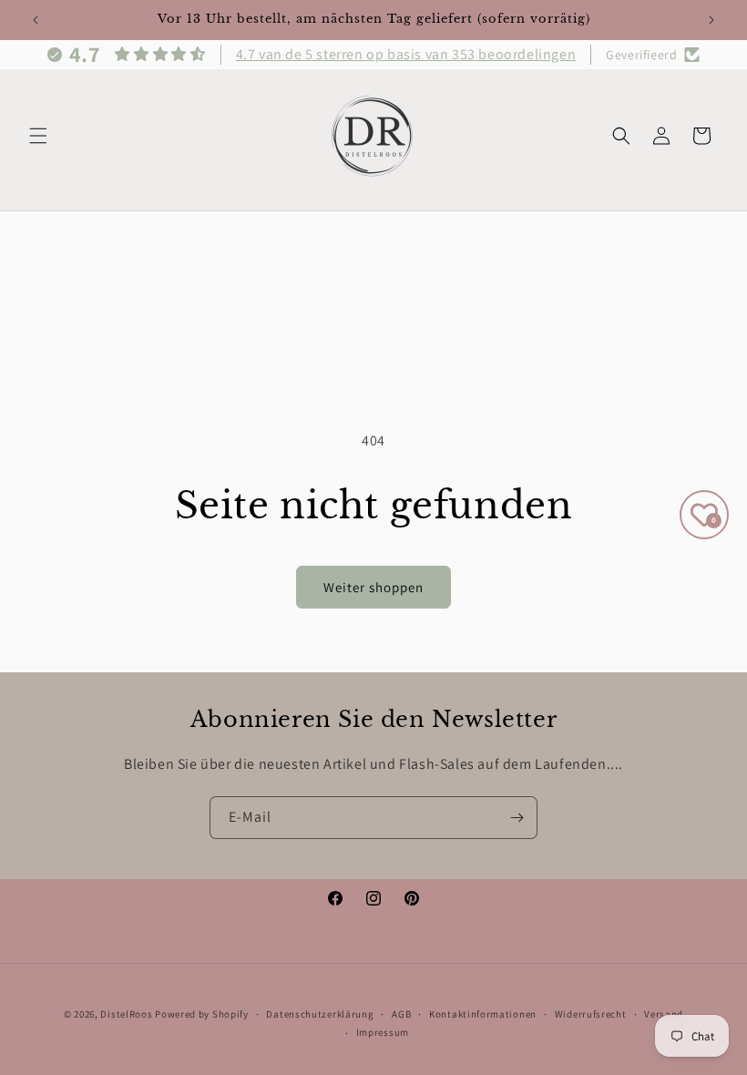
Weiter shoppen (373, 587)
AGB (401, 1014)
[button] (38, 136)
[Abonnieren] (516, 817)
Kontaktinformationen (483, 1014)
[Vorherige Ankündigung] (35, 20)
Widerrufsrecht (591, 1014)
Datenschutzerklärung (320, 1014)
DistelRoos (126, 1014)
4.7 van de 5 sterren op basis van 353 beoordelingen (406, 54)
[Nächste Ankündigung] (711, 20)
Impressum (382, 1032)
